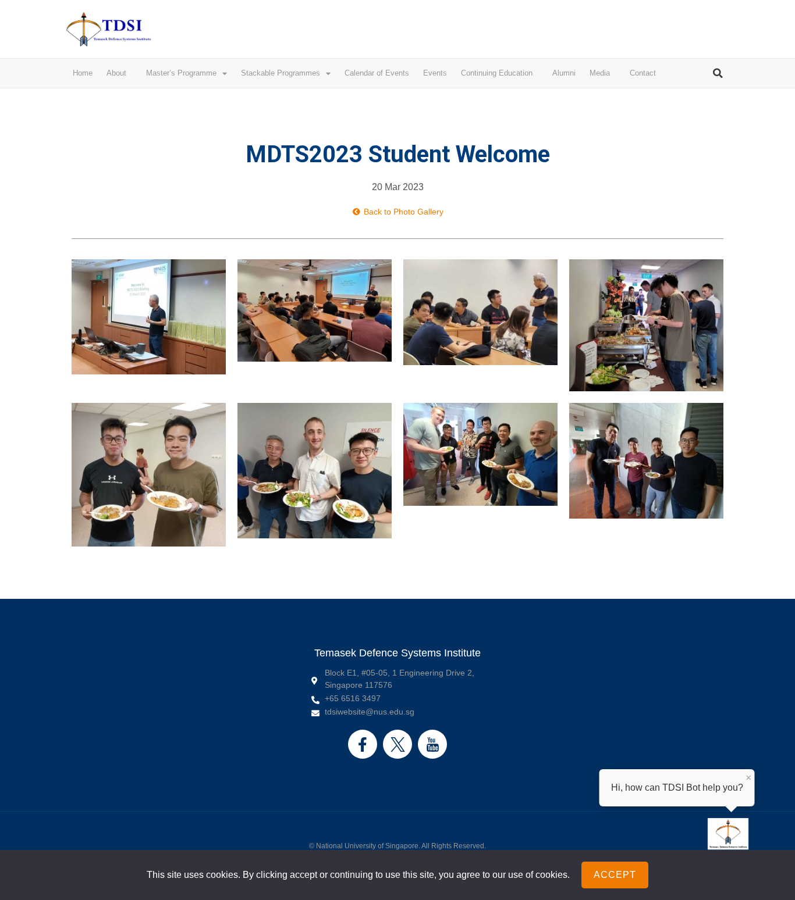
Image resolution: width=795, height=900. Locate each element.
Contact (643, 73)
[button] (718, 73)
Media (600, 73)
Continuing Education (497, 73)
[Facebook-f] (362, 744)
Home (83, 73)
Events (435, 73)
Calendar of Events (377, 73)
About (116, 73)
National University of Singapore (367, 846)
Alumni (564, 73)
